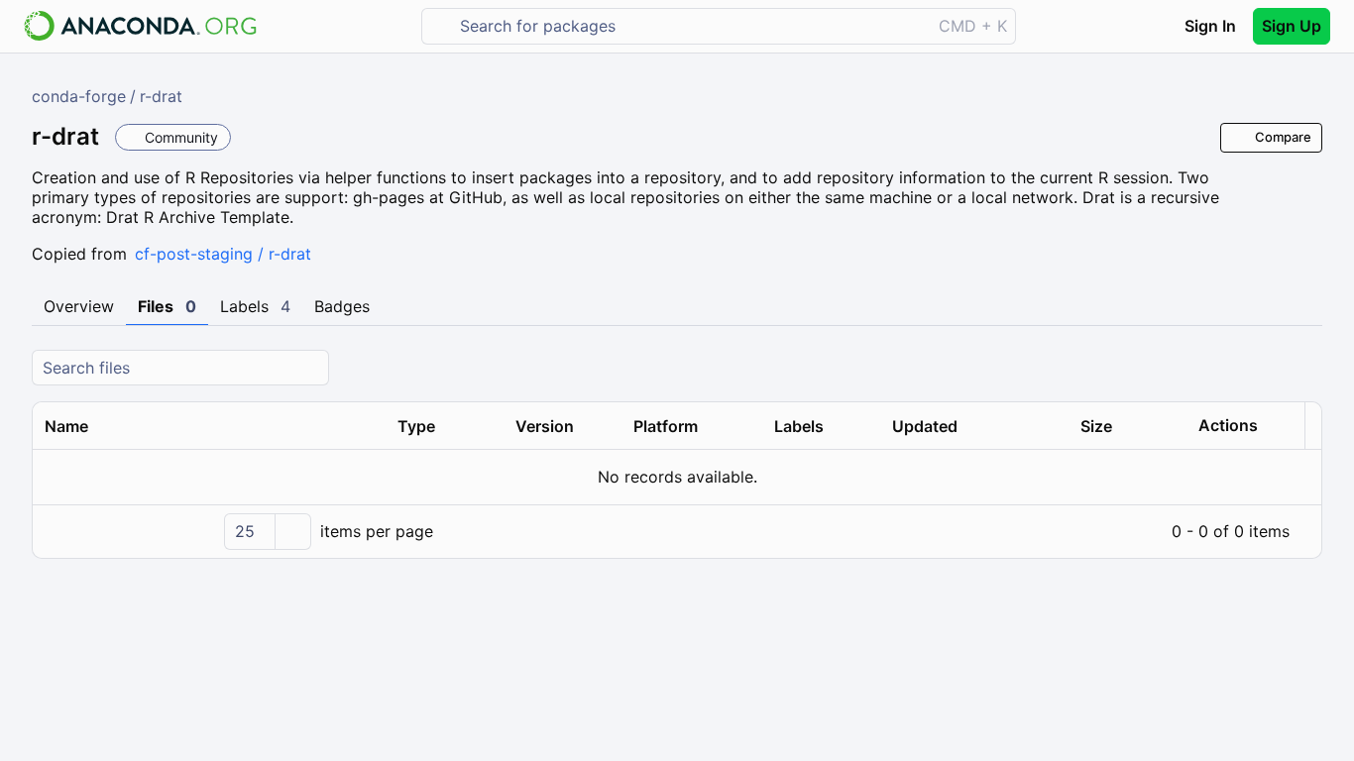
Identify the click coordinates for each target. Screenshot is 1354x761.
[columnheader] (209, 426)
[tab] (79, 307)
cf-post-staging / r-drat (223, 254)
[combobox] (690, 26)
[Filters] (1304, 368)
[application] (677, 531)
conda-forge (79, 96)
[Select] (292, 531)
